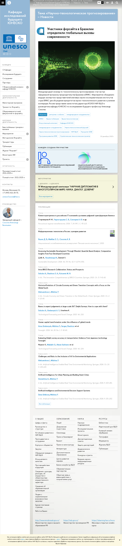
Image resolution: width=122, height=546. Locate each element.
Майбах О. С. (53, 239)
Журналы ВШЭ (104, 445)
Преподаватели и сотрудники (42, 440)
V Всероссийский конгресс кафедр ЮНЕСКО (13, 88)
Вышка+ (59, 441)
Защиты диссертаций (86, 445)
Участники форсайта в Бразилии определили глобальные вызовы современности (70, 33)
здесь (23, 539)
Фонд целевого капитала (41, 460)
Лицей (58, 423)
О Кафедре (7, 70)
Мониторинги (83, 435)
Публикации (7, 146)
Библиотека (103, 423)
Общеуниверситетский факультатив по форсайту (13, 112)
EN (102, 2)
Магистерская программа (12, 103)
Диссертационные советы (85, 440)
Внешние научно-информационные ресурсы (84, 461)
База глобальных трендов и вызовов (13, 128)
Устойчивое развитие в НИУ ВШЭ (44, 434)
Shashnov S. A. (52, 273)
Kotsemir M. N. (65, 273)
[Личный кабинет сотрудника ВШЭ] (112, 2)
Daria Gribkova (43, 394)
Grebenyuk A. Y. (53, 310)
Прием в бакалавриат (64, 437)
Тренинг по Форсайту (11, 107)
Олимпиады (60, 433)
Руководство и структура (41, 428)
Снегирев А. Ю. (76, 219)
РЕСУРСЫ (103, 419)
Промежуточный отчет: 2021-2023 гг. (12, 172)
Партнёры (6, 82)
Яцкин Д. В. (42, 239)
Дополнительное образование (63, 453)
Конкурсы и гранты (85, 455)
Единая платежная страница (42, 506)
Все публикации (44, 404)
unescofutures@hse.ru (11, 196)
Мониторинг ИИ (9, 155)
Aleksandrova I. (44, 292)
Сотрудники (7, 78)
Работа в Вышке (41, 511)
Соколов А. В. (65, 239)
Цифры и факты (41, 423)
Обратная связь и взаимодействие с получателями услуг (64, 477)
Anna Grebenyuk (44, 326)
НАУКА (81, 419)
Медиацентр (104, 441)
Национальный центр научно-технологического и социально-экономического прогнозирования (92, 167)
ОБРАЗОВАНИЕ (63, 419)
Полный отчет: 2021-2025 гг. (14, 177)
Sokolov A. (42, 273)
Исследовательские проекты (85, 430)
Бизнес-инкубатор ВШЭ (65, 465)
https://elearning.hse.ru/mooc (103, 520)
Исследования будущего (12, 74)
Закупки (38, 449)
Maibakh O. (51, 344)
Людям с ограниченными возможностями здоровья (41, 497)
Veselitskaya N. (51, 258)
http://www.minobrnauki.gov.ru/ (47, 520)
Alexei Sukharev (63, 344)
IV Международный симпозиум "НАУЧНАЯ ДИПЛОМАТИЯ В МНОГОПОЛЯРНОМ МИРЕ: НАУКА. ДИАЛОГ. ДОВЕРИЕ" (68, 188)
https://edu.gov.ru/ (71, 520)
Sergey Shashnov (67, 326)
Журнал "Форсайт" (10, 150)
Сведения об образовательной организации (42, 488)
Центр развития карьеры (62, 460)
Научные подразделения (83, 424)
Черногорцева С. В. (61, 219)
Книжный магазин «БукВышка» (105, 431)
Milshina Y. (55, 292)
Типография (103, 437)
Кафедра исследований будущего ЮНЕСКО (15, 17)
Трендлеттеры (8, 142)
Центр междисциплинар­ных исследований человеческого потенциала (56, 166)
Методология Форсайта (12, 138)
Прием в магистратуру (65, 445)
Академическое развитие (84, 450)
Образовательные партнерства (63, 470)
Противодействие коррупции (42, 466)
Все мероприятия (45, 196)
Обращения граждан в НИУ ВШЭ (43, 454)
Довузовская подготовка (61, 428)
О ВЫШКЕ (39, 419)
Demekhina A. (43, 379)
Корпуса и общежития (44, 445)
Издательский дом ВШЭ (108, 427)
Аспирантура (61, 448)
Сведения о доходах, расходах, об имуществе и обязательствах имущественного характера (43, 476)
